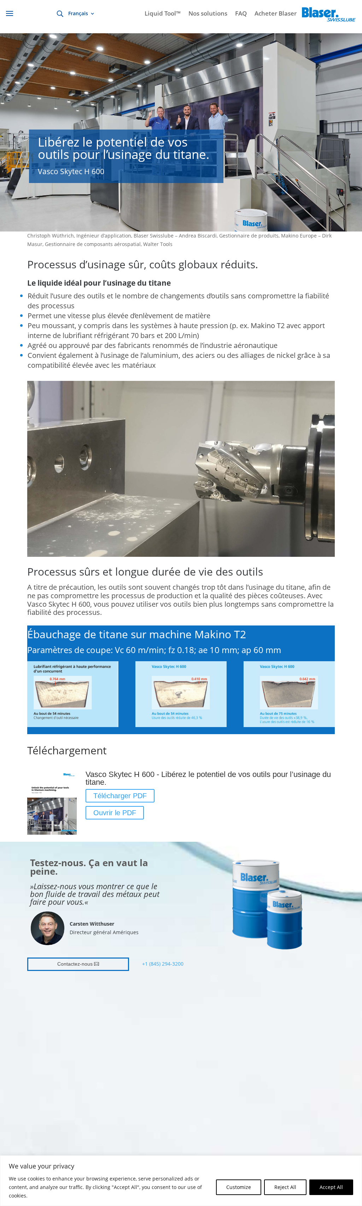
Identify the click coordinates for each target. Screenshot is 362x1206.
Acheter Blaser (276, 14)
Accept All (331, 1187)
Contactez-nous (75, 964)
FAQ (241, 14)
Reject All (285, 1187)
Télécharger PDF (120, 796)
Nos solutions (207, 14)
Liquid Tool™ (163, 14)
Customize (238, 1187)
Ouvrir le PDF (114, 813)
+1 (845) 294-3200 (162, 963)
